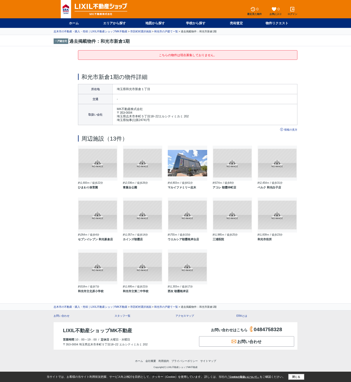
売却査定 (236, 23)
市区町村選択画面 (140, 31)
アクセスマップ (185, 315)
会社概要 (150, 360)
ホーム (74, 23)
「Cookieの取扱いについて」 (243, 376)
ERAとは (241, 315)
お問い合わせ (61, 315)
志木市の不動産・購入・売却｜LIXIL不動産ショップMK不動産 (90, 31)
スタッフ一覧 (122, 315)
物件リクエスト (277, 23)
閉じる (296, 376)
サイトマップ (208, 360)
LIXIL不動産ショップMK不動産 (97, 330)
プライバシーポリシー (184, 360)
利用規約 (163, 360)
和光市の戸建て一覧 (166, 31)
